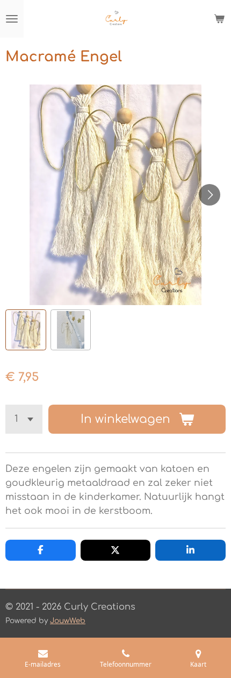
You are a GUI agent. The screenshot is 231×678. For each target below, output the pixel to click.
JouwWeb (67, 621)
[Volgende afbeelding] (209, 195)
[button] (25, 329)
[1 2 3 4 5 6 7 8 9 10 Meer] (23, 419)
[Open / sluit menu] (12, 19)
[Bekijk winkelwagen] (219, 19)
